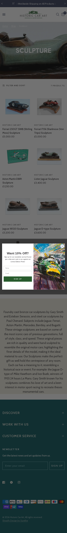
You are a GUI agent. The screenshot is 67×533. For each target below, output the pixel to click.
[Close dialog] (62, 246)
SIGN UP (18, 279)
